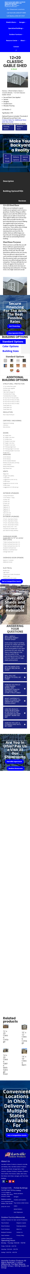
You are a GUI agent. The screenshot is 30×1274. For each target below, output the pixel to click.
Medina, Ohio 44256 (6, 1203)
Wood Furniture (5, 1226)
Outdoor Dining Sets (6, 1238)
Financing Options (6, 128)
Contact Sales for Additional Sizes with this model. (14, 121)
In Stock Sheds (7, 158)
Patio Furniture (5, 1235)
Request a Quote (20, 128)
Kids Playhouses (18, 1212)
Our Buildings (17, 1190)
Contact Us (19, 1232)
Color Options (10, 346)
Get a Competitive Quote (11, 581)
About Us (19, 1229)
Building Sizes (10, 351)
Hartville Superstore (14, 762)
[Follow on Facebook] (3, 1181)
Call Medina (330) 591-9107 (16, 16)
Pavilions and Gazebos (20, 1200)
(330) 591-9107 (5, 1206)
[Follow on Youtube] (13, 1181)
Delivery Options (16, 158)
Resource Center (11, 40)
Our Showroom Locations (15, 9)
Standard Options (12, 341)
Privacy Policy (20, 1235)
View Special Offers (15, 333)
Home (4, 91)
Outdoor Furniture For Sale (8, 1220)
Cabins (15, 1206)
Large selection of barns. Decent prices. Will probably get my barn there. (13, 968)
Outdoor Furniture (15, 34)
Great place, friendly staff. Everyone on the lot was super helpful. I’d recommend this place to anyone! (14, 936)
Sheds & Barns (11, 22)
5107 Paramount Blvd (7, 1201)
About (23, 40)
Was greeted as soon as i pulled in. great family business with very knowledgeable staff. (14, 1003)
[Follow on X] (7, 1181)
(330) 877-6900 (5, 1196)
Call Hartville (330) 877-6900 (16, 13)
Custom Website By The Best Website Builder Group (13, 1264)
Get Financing (14, 326)
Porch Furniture (5, 1229)
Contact (16, 47)
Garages (22, 22)
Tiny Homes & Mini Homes (21, 1203)
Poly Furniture (5, 1223)
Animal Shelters (18, 1209)
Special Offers (25, 158)
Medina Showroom (16, 768)
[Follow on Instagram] (10, 1181)
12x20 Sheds (7, 93)
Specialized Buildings (15, 28)
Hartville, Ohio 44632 (7, 1194)
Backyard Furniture (6, 1232)
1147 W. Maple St (6, 1192)
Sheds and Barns (18, 1193)
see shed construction (14, 659)
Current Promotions (21, 1220)
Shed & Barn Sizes (15, 91)
